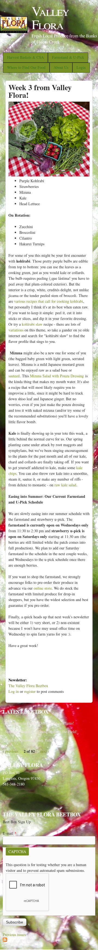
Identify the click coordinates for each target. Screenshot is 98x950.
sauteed (14, 375)
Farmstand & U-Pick (68, 57)
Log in (13, 691)
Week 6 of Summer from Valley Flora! (35, 740)
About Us (61, 67)
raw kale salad (65, 484)
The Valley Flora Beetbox (28, 685)
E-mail (9, 833)
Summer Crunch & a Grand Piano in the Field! (41, 731)
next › (44, 751)
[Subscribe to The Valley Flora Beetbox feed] (5, 940)
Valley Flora (50, 17)
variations (15, 330)
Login (81, 67)
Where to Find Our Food (26, 67)
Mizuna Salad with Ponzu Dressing (57, 375)
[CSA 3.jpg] (49, 175)
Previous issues (14, 934)
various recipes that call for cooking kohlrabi (48, 301)
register (30, 691)
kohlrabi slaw (32, 324)
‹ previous (10, 751)
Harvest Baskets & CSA (25, 57)
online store (43, 588)
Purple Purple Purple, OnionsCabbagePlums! (39, 723)
